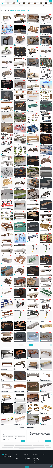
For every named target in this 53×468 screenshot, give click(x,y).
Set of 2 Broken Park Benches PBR (30, 199)
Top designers (43, 455)
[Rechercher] (17, 1)
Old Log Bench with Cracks (16, 144)
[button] (16, 1)
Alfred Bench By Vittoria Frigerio (17, 254)
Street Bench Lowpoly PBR (42, 23)
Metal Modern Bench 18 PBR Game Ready (44, 111)
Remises (25, 462)
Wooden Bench (15, 34)
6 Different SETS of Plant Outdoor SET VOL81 (18, 155)
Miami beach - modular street (43, 243)
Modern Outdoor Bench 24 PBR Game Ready (44, 34)
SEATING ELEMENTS (3, 424)
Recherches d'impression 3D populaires (36, 462)
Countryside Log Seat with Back (30, 144)
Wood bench (41, 358)
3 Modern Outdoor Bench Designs (30, 100)
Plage (16, 10)
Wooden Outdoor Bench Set (43, 56)
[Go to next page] (31, 345)
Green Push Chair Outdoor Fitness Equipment (44, 254)
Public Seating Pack (42, 133)
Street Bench (28, 34)
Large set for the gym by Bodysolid (43, 78)
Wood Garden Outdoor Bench (4, 188)
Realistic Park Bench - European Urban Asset (18, 413)
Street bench (2, 45)
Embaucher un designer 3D (27, 458)
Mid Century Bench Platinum (4, 369)
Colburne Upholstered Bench (30, 89)
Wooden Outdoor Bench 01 (42, 166)
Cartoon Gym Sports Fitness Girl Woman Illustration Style (19, 243)
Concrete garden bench (42, 177)
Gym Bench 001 (41, 402)
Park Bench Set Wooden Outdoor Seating (31, 188)
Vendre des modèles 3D (35, 454)
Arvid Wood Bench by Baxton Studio (17, 67)
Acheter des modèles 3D (26, 454)
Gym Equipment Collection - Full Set (4, 199)
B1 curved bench (2, 380)
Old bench (2, 89)
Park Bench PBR (28, 23)
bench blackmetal (15, 402)
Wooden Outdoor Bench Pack (4, 67)
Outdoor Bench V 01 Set (3, 155)
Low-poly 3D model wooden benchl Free (31, 424)
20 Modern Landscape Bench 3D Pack (30, 122)
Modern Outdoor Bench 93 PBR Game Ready (44, 188)
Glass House (15, 122)
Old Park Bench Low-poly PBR (43, 424)
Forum (43, 458)
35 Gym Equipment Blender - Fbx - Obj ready (5, 210)
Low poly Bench (2, 402)
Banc (11, 10)
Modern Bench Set (29, 413)
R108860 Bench (28, 380)
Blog (15, 455)
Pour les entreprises (26, 455)
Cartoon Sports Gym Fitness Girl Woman (5, 34)
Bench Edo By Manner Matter (43, 221)
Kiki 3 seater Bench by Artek (29, 210)
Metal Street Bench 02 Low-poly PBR (30, 243)
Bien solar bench (41, 122)
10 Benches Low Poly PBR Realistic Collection (18, 56)
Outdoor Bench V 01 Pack (42, 199)
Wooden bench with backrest (43, 155)
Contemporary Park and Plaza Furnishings (44, 100)
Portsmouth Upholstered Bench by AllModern (5, 254)
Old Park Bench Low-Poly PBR (30, 56)
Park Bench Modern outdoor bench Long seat (18, 358)
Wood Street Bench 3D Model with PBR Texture (18, 89)
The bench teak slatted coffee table (43, 232)
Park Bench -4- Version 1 (16, 199)
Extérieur (20, 10)
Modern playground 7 (16, 133)
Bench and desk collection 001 (43, 265)
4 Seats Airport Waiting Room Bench (30, 111)
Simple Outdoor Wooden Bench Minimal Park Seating (45, 380)
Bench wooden (2, 413)
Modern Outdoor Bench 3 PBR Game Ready (44, 210)
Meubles (13, 10)
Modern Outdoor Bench (3, 78)
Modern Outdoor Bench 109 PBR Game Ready (5, 100)
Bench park (15, 210)
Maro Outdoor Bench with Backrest (4, 391)
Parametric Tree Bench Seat (3, 56)
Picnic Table (28, 45)
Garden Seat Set (28, 155)
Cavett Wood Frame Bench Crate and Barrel (5, 111)
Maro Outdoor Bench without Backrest (18, 424)
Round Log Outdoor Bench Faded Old (17, 221)
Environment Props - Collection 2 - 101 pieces (44, 67)
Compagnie (16, 454)
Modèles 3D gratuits (26, 459)
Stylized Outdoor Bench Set (16, 188)
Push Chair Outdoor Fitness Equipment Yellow (31, 254)
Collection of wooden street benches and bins (44, 45)
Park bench (15, 232)
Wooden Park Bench (16, 111)
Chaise (18, 10)
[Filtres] (43, 5)
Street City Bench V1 (29, 166)
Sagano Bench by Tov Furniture (17, 100)
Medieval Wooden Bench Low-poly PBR (44, 391)
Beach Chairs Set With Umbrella (43, 89)
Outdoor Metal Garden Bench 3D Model (31, 177)
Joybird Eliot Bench (16, 23)
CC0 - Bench (41, 369)
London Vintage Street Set (29, 78)
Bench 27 (28, 391)
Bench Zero (2, 166)
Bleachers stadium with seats (30, 133)
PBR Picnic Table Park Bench (17, 78)
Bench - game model (3, 122)
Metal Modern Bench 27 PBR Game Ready (31, 232)
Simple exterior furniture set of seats (43, 413)
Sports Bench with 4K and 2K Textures (30, 265)
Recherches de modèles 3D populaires (36, 460)
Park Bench (15, 45)
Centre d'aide (16, 458)
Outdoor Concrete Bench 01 (3, 265)
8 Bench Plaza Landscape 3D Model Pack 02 (5, 221)
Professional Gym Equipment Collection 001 (5, 144)
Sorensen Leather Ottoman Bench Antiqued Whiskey (19, 391)
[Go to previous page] (21, 345)
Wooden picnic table (42, 144)
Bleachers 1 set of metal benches (4, 177)
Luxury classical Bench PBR (3, 133)
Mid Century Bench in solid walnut (4, 243)
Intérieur (23, 10)
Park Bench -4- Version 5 (16, 166)
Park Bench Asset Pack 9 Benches (30, 402)
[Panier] (44, 1)
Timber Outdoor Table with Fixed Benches (5, 232)
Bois (25, 10)
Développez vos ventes (35, 455)
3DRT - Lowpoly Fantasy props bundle (17, 177)
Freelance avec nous (35, 458)
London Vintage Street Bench (4, 23)
